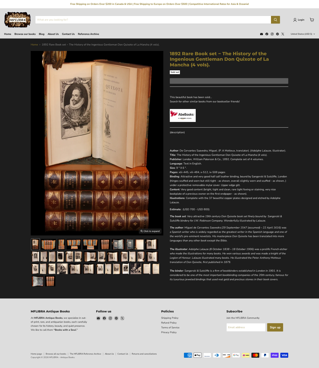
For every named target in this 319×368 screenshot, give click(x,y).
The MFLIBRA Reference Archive (85, 353)
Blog (41, 34)
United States (301, 34)
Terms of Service (170, 327)
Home (7, 34)
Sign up (275, 327)
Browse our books (25, 34)
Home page (36, 353)
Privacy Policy (169, 332)
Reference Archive (88, 34)
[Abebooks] (183, 124)
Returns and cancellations (144, 353)
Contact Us (68, 34)
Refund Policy (169, 322)
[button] (299, 20)
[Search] (275, 20)
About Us (53, 34)
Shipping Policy (169, 318)
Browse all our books (56, 353)
